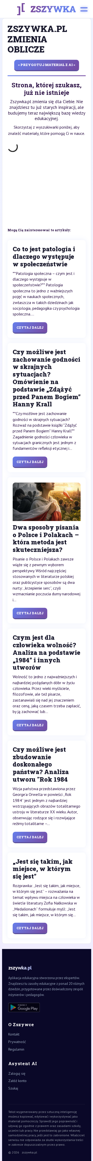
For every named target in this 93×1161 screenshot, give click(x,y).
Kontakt (13, 1034)
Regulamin (16, 1049)
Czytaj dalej (30, 327)
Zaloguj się (16, 1073)
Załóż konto (17, 1080)
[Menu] (84, 9)
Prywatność (17, 1041)
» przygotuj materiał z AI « (46, 64)
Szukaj (13, 1088)
